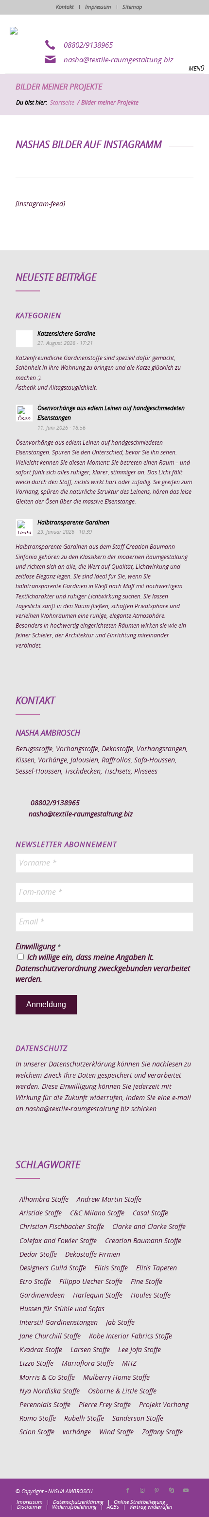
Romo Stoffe (37, 1418)
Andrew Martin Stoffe (109, 1199)
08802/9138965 (88, 45)
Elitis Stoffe (111, 1268)
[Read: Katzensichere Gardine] (24, 338)
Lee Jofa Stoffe (139, 1350)
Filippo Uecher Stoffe (90, 1282)
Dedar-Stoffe (38, 1254)
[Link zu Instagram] (142, 1490)
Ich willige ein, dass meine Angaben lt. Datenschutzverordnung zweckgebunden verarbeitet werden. (103, 968)
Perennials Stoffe (44, 1405)
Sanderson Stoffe (137, 1418)
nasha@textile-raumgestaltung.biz (119, 60)
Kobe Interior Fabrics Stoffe (130, 1336)
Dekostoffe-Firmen (92, 1254)
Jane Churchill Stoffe (50, 1336)
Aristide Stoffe (40, 1213)
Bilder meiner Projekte (59, 87)
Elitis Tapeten (156, 1268)
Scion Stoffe (36, 1432)
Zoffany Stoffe (162, 1432)
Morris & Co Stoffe (47, 1377)
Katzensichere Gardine (66, 334)
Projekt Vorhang (164, 1405)
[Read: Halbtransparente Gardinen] (24, 527)
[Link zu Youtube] (186, 1490)
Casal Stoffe (150, 1213)
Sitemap (132, 7)
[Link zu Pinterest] (157, 1490)
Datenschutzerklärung (82, 1064)
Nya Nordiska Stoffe (49, 1391)
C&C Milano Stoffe (97, 1213)
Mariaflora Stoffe (88, 1363)
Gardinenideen (42, 1295)
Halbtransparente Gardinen (73, 522)
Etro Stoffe (35, 1282)
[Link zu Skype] (171, 1490)
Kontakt (65, 7)
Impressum (98, 7)
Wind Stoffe (116, 1432)
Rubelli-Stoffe (84, 1418)
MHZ (129, 1363)
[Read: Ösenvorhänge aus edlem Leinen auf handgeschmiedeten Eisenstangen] (24, 413)
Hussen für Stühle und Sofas (61, 1309)
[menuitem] (30, 1502)
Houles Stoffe (151, 1295)
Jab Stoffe (120, 1322)
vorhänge (77, 1432)
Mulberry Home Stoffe (116, 1377)
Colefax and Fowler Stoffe (58, 1241)
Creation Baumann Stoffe (143, 1241)
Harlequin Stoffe (97, 1295)
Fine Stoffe (146, 1282)
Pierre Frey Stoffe (105, 1405)
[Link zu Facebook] (128, 1490)
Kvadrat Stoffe (40, 1350)
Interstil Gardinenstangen (58, 1322)
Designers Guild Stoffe (52, 1268)
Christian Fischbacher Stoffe (61, 1227)
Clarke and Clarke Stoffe (149, 1227)
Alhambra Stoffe (44, 1199)
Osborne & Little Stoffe (122, 1391)
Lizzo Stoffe (36, 1363)
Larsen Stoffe (90, 1350)
